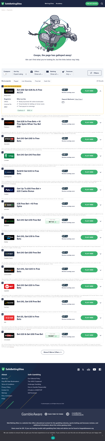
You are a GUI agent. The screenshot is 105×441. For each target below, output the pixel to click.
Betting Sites (49, 3)
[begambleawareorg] (32, 414)
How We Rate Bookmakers (10, 381)
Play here (89, 91)
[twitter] (83, 369)
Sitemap (4, 393)
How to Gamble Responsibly (37, 387)
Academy (59, 3)
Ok (53, 438)
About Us (4, 378)
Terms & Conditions (8, 384)
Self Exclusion (32, 393)
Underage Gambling (34, 384)
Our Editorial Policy (34, 378)
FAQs (3, 398)
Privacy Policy (6, 387)
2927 (5, 107)
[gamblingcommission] (77, 414)
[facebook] (100, 369)
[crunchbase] (88, 369)
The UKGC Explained (35, 381)
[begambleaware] (67, 414)
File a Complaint (7, 396)
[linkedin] (79, 369)
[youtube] (94, 369)
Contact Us (5, 390)
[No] (102, 436)
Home (3, 10)
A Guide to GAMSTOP (35, 390)
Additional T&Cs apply (59, 133)
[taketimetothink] (54, 414)
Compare (7, 71)
